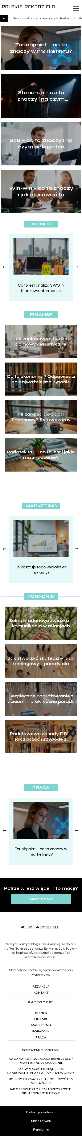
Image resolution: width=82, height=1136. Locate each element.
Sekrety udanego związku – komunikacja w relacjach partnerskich (41, 623)
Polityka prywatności (41, 1112)
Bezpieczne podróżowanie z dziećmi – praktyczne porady (41, 698)
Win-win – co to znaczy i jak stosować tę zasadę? (41, 191)
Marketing (41, 505)
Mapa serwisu (41, 1121)
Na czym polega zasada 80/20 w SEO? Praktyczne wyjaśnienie (41, 1061)
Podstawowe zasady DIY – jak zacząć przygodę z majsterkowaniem (41, 736)
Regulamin (41, 1129)
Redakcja (41, 986)
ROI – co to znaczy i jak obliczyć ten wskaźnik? (41, 1081)
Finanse (41, 314)
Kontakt (41, 992)
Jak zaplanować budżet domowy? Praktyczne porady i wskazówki (41, 341)
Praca (41, 787)
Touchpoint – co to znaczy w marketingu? (41, 48)
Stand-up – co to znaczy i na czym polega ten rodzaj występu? (41, 96)
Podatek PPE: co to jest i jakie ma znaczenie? (41, 454)
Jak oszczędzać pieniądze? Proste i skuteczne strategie (41, 1091)
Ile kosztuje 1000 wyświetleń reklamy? (41, 569)
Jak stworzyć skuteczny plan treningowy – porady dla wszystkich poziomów (41, 661)
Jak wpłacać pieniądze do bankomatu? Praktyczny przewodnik (41, 1071)
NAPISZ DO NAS (41, 899)
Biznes (41, 224)
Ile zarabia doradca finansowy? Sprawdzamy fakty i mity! (41, 417)
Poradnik (41, 596)
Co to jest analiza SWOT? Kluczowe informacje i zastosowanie (41, 288)
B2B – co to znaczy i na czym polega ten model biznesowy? (41, 143)
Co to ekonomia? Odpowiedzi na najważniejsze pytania (41, 379)
